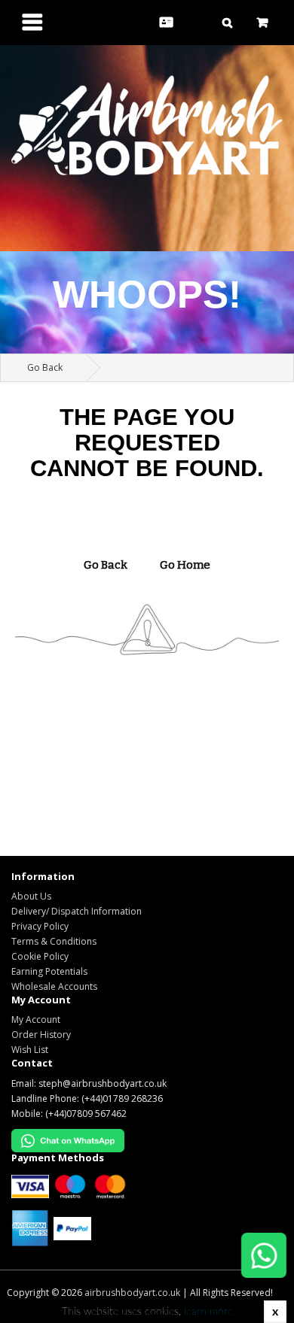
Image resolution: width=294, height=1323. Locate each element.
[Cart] (262, 22)
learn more (208, 1311)
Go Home (185, 565)
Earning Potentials (49, 971)
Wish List (29, 1049)
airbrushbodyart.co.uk (132, 1292)
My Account (35, 1019)
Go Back (45, 367)
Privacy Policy (40, 926)
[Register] (166, 22)
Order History (41, 1034)
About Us (31, 896)
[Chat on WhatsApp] (256, 1259)
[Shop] (32, 26)
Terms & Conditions (53, 941)
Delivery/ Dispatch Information (76, 911)
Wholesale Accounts (54, 986)
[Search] (227, 22)
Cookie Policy (40, 956)
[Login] (197, 22)
